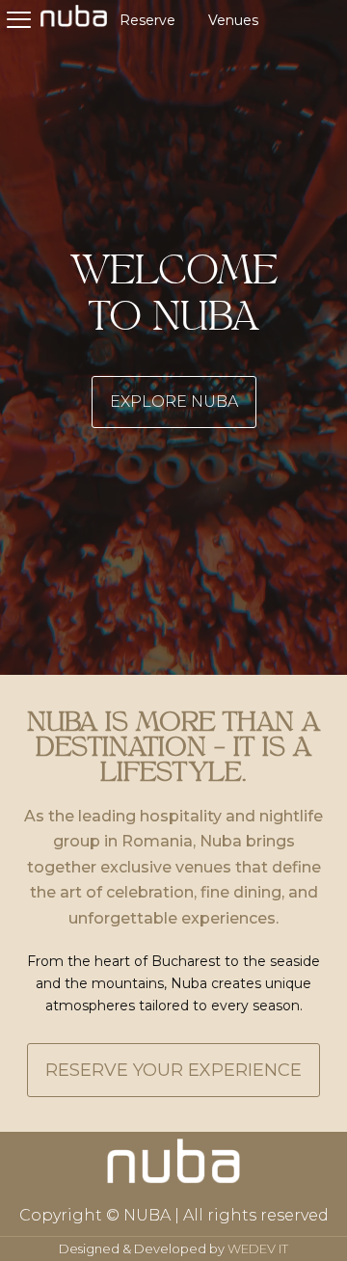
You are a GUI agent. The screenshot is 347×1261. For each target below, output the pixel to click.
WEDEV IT (257, 1248)
